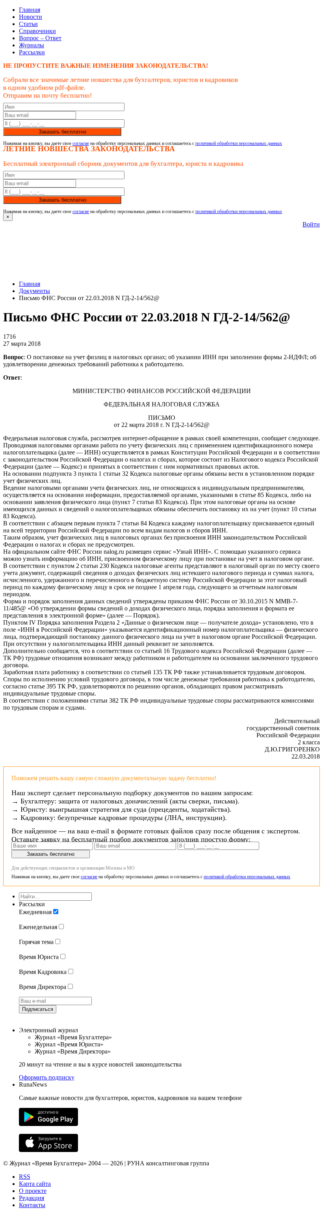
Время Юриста (39, 956)
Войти (311, 224)
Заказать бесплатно (62, 132)
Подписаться (37, 1009)
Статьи (28, 23)
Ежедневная (35, 912)
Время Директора (42, 986)
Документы (34, 291)
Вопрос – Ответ (40, 38)
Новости (30, 16)
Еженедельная (38, 927)
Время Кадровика (43, 971)
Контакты (32, 1205)
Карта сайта (35, 1183)
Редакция (31, 1198)
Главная (29, 9)
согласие (80, 143)
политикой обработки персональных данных (238, 143)
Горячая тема (36, 942)
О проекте (32, 1190)
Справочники (37, 31)
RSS (24, 1176)
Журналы (31, 45)
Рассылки (32, 52)
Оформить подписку (46, 1077)
